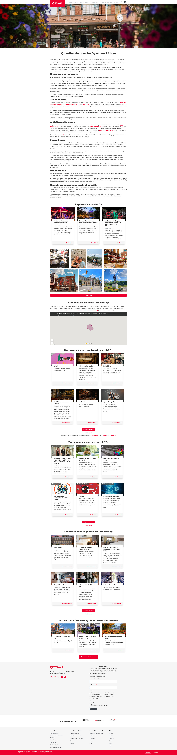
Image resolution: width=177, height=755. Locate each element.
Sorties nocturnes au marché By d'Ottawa (61, 221)
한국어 (110, 743)
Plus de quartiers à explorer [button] (88, 657)
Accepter (148, 752)
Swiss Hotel (58, 547)
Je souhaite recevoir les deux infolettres (99, 705)
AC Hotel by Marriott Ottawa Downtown (85, 548)
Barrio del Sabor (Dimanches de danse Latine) (61, 497)
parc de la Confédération (106, 130)
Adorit (56, 366)
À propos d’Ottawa (54, 733)
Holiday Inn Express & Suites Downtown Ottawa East (111, 549)
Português (111, 738)
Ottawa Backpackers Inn (111, 585)
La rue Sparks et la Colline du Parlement (87, 637)
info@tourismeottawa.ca (56, 673)
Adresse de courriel (94, 679)
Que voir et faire (84, 2)
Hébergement (94, 2)
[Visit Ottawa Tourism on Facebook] (51, 677)
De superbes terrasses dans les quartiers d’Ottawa (88, 221)
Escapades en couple (109, 692)
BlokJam (81, 496)
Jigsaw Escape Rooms (110, 402)
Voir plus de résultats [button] (88, 429)
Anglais (92, 702)
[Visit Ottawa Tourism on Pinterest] (58, 677)
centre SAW (86, 104)
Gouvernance (93, 735)
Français (92, 704)
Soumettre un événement (56, 747)
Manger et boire (94, 698)
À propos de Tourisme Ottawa (96, 733)
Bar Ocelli (82, 402)
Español (111, 735)
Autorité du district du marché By (87, 310)
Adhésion (72, 743)
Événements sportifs (109, 696)
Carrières (92, 740)
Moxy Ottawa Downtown (62, 585)
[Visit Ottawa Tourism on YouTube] (61, 677)
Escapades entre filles (95, 694)
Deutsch (111, 733)
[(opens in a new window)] (62, 359)
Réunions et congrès (74, 733)
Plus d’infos (68, 242)
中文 (110, 746)
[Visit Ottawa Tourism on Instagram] (55, 677)
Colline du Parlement (95, 126)
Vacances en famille (95, 692)
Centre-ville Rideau (108, 435)
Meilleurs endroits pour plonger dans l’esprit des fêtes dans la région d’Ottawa (113, 223)
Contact (91, 743)
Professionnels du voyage (75, 735)
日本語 (110, 740)
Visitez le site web (66, 383)
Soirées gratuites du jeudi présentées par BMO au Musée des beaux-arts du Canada (62, 461)
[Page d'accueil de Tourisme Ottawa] (57, 3)
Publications (92, 738)
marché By (95, 435)
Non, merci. (155, 752)
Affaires (116, 2)
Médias (71, 740)
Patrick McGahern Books (87, 366)
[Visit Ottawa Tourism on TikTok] (65, 677)
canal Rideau (62, 135)
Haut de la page (88, 432)
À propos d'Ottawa (73, 2)
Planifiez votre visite (106, 2)
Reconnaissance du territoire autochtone (56, 736)
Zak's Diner (107, 366)
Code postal (93, 685)
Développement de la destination (77, 738)
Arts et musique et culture (96, 696)
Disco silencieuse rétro (111, 496)
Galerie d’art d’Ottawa (72, 104)
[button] (121, 2)
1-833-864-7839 (69, 672)
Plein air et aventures (109, 694)
